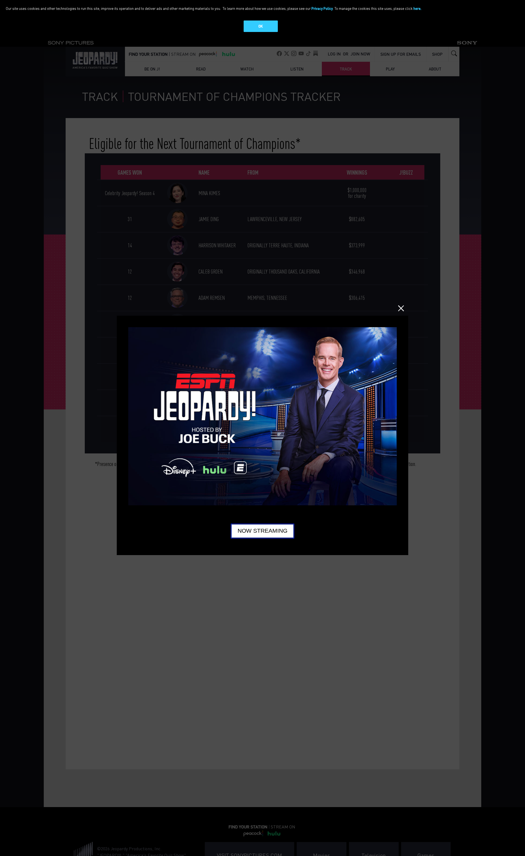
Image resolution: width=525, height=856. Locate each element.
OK (260, 26)
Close (401, 308)
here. (417, 8)
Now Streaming (262, 530)
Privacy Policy (322, 8)
